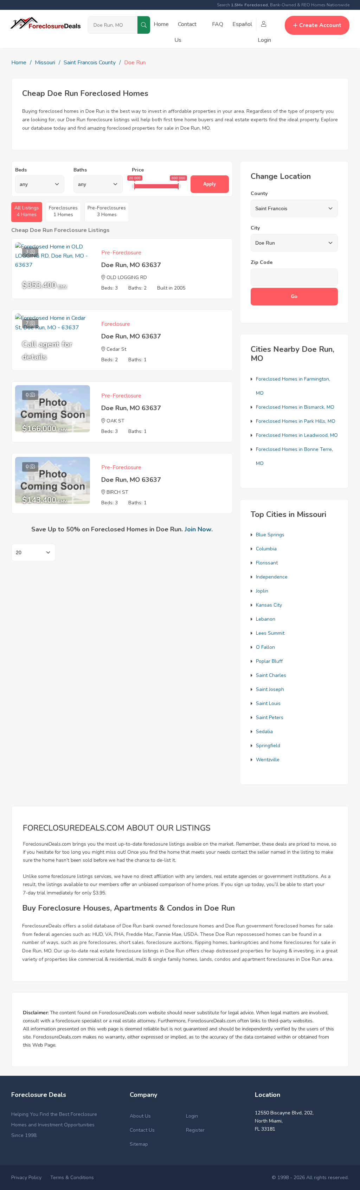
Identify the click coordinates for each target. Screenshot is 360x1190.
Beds (21, 170)
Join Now (198, 529)
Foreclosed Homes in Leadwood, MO (297, 435)
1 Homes (63, 211)
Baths (80, 170)
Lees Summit (270, 633)
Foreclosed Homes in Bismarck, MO (295, 407)
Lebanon (265, 619)
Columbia (266, 548)
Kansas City (269, 605)
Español (242, 24)
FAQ (217, 24)
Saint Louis (268, 703)
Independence (272, 577)
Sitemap (139, 1144)
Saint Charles (271, 675)
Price (138, 170)
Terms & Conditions (72, 1177)
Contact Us (142, 1130)
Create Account (320, 25)
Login (192, 1116)
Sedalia (264, 731)
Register (195, 1130)
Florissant (267, 563)
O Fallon (265, 647)
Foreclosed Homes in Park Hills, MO (295, 421)
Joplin (262, 591)
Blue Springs (270, 534)
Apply (209, 184)
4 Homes (26, 211)
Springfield (268, 745)
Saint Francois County (90, 62)
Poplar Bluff (269, 661)
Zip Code (261, 262)
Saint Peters (269, 717)
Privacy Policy (26, 1177)
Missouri (45, 62)
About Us (140, 1116)
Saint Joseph (270, 689)
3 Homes (107, 211)
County (259, 193)
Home (161, 24)
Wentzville (267, 759)
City (255, 228)
